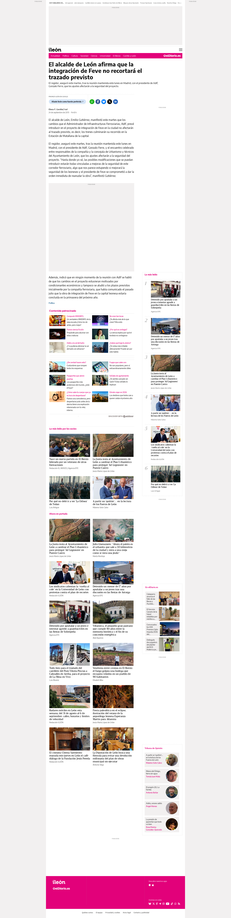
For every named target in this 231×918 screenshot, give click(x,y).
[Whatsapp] (92, 101)
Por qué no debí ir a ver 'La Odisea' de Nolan (68, 503)
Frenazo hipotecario (146, 3)
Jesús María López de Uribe (103, 471)
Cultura (75, 56)
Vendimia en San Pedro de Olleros (112, 3)
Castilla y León (129, 56)
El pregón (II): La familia (152, 788)
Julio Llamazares (79, 3)
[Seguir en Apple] (153, 885)
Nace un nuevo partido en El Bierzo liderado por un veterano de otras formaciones (68, 462)
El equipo (99, 913)
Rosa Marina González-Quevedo (154, 828)
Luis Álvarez (54, 680)
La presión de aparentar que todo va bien (154, 821)
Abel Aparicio (98, 638)
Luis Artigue (54, 507)
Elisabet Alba (98, 680)
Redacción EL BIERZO (58, 468)
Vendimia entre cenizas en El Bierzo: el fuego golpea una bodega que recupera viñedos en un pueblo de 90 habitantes (113, 672)
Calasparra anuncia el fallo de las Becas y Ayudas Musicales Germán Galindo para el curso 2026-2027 (152, 599)
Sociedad (84, 56)
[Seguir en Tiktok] (172, 903)
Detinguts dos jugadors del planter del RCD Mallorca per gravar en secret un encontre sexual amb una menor (152, 645)
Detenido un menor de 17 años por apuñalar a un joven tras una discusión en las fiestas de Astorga (112, 589)
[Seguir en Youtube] (167, 903)
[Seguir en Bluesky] (150, 903)
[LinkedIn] (115, 101)
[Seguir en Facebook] (157, 903)
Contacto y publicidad (141, 913)
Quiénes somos (87, 913)
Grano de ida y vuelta (159, 3)
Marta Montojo (99, 556)
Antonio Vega (98, 765)
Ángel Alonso (151, 806)
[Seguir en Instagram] (163, 903)
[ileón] (67, 882)
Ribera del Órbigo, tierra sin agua (153, 772)
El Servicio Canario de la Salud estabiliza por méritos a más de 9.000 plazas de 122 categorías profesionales (152, 614)
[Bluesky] (103, 101)
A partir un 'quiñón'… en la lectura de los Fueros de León (112, 503)
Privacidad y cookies (112, 913)
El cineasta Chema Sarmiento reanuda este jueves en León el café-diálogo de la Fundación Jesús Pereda (69, 755)
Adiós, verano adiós (154, 803)
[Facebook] (97, 101)
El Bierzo (116, 56)
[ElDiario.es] (172, 56)
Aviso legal (127, 913)
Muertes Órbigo (171, 3)
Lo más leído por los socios (62, 428)
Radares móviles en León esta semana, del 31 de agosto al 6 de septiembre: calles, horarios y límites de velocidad (69, 715)
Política (66, 56)
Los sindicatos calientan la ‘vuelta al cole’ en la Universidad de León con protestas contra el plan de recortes (69, 589)
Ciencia (94, 56)
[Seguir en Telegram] (160, 903)
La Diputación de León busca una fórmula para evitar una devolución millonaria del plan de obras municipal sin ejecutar (112, 757)
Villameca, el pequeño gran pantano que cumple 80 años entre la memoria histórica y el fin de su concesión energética (113, 630)
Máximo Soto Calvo (100, 507)
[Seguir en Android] (150, 885)
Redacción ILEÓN (56, 595)
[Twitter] (109, 101)
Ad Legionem (69, 3)
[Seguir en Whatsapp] (175, 903)
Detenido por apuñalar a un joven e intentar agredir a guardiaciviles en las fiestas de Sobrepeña (68, 628)
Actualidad (55, 56)
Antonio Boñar (152, 792)
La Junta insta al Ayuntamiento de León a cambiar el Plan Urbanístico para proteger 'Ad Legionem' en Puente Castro (112, 463)
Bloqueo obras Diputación (131, 3)
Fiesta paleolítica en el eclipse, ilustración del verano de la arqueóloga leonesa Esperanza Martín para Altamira (109, 715)
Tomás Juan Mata (153, 776)
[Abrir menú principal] (180, 49)
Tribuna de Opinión (153, 748)
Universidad (105, 56)
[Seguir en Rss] (179, 903)
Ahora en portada (58, 513)
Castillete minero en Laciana (93, 3)
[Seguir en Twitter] (153, 903)
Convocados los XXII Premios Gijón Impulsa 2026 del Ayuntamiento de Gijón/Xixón (153, 629)
